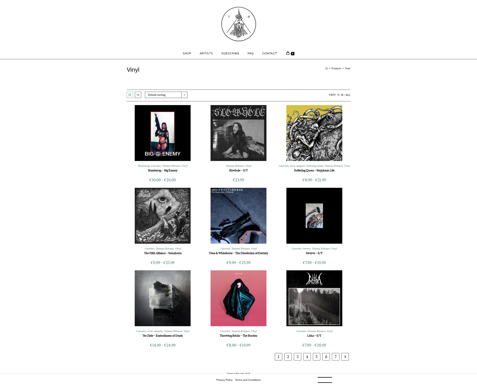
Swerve (306, 248)
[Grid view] (130, 95)
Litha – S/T (314, 335)
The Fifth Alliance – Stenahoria (162, 253)
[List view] (138, 95)
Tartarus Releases (171, 165)
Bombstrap (144, 165)
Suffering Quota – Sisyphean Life (314, 170)
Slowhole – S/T (238, 170)
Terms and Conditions (248, 379)
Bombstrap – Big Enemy (162, 170)
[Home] (326, 68)
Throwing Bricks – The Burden (238, 335)
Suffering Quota (314, 165)
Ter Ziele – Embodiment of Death (163, 335)
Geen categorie (297, 165)
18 (342, 94)
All (348, 94)
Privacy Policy (224, 379)
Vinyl (347, 68)
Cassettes (156, 165)
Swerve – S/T (314, 253)
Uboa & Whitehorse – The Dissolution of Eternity (238, 253)
